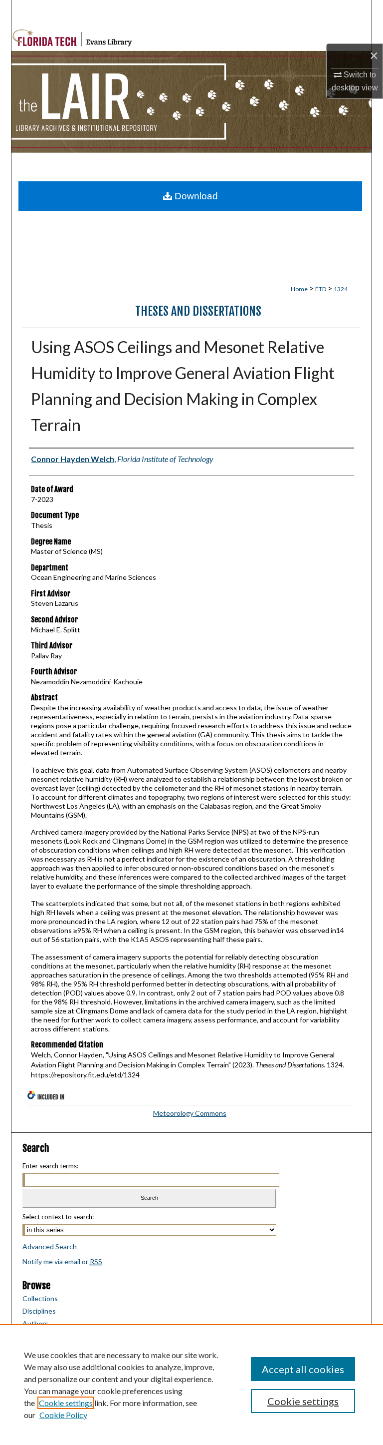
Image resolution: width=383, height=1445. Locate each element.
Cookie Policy (63, 1415)
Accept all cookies (303, 1369)
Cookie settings (66, 1403)
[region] (191, 1384)
